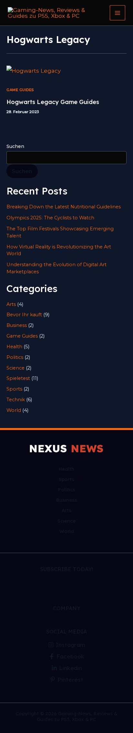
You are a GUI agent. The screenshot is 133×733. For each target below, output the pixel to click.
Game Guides (20, 90)
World (13, 410)
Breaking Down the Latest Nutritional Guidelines (63, 207)
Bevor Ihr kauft (24, 315)
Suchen (15, 146)
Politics (14, 357)
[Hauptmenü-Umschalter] (117, 13)
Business (16, 325)
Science (15, 368)
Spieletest (18, 378)
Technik (15, 400)
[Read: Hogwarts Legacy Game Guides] (33, 70)
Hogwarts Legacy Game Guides (52, 102)
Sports (14, 389)
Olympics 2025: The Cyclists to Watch (50, 218)
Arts (11, 304)
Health (14, 347)
